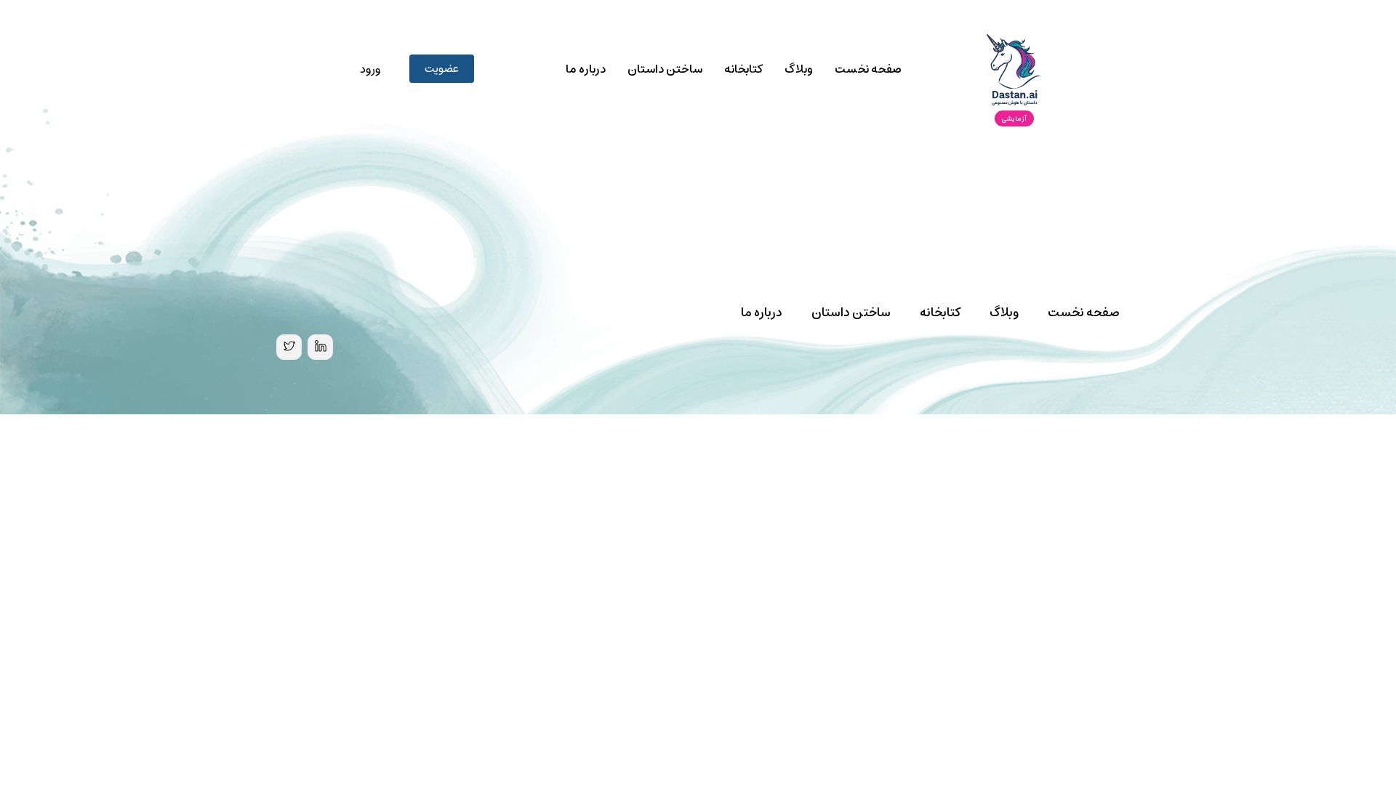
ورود (370, 69)
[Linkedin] (320, 347)
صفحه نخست (868, 69)
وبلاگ (799, 69)
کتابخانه (743, 69)
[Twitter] (289, 347)
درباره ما (586, 69)
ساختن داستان (664, 69)
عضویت (442, 68)
